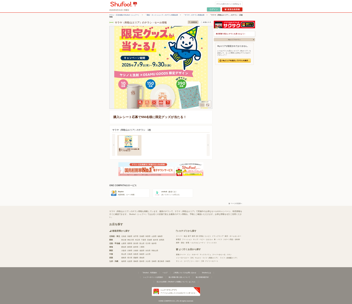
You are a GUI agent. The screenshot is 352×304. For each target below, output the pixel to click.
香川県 (129, 258)
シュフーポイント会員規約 (153, 277)
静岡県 (129, 247)
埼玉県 (137, 240)
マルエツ (198, 258)
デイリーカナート (211, 261)
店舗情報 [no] (193, 22)
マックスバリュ (205, 255)
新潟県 (135, 243)
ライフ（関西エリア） (210, 258)
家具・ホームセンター (233, 236)
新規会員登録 (232, 9)
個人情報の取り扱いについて (179, 277)
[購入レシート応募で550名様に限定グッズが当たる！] (129, 141)
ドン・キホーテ (193, 255)
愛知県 (123, 247)
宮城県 (141, 236)
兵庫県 (129, 251)
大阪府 (123, 251)
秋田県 (147, 236)
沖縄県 (167, 261)
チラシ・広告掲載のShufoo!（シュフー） (124, 15)
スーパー (179, 236)
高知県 (141, 258)
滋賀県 (141, 251)
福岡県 (123, 261)
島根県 (141, 254)
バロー (197, 261)
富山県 (141, 243)
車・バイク (218, 239)
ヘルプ (165, 273)
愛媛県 (135, 258)
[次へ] (208, 145)
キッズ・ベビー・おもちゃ (203, 239)
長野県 (129, 243)
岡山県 (123, 254)
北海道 (123, 236)
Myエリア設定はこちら (234, 61)
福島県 (160, 236)
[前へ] (113, 145)
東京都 (123, 240)
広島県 (129, 254)
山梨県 (123, 243)
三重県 (141, 247)
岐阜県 (135, 247)
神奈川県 (130, 240)
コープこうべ (189, 261)
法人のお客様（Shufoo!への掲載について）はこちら (176, 282)
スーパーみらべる (219, 255)
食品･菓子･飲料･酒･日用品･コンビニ (197, 236)
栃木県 (155, 240)
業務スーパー (181, 255)
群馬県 (161, 240)
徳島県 (123, 258)
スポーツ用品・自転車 (231, 239)
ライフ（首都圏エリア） (229, 258)
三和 (202, 261)
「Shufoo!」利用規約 (149, 273)
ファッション (187, 239)
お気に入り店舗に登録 (205, 22)
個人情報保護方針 (202, 277)
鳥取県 (135, 254)
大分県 (147, 261)
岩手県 (135, 236)
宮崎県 (154, 261)
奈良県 (147, 251)
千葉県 (143, 240)
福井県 (154, 243)
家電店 (178, 239)
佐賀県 (129, 261)
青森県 (129, 236)
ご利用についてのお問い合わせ (184, 273)
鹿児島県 (161, 261)
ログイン (214, 9)
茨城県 (149, 240)
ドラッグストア (218, 236)
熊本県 (141, 261)
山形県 (154, 236)
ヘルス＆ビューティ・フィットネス (203, 243)
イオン (229, 255)
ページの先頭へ (235, 203)
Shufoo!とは (206, 273)
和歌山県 (155, 251)
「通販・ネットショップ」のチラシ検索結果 (161, 15)
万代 (192, 258)
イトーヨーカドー (182, 258)
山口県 (147, 254)
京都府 (135, 251)
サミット (179, 261)
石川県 (147, 243)
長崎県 (135, 261)
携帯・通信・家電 (182, 243)
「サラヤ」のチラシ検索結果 (193, 15)
